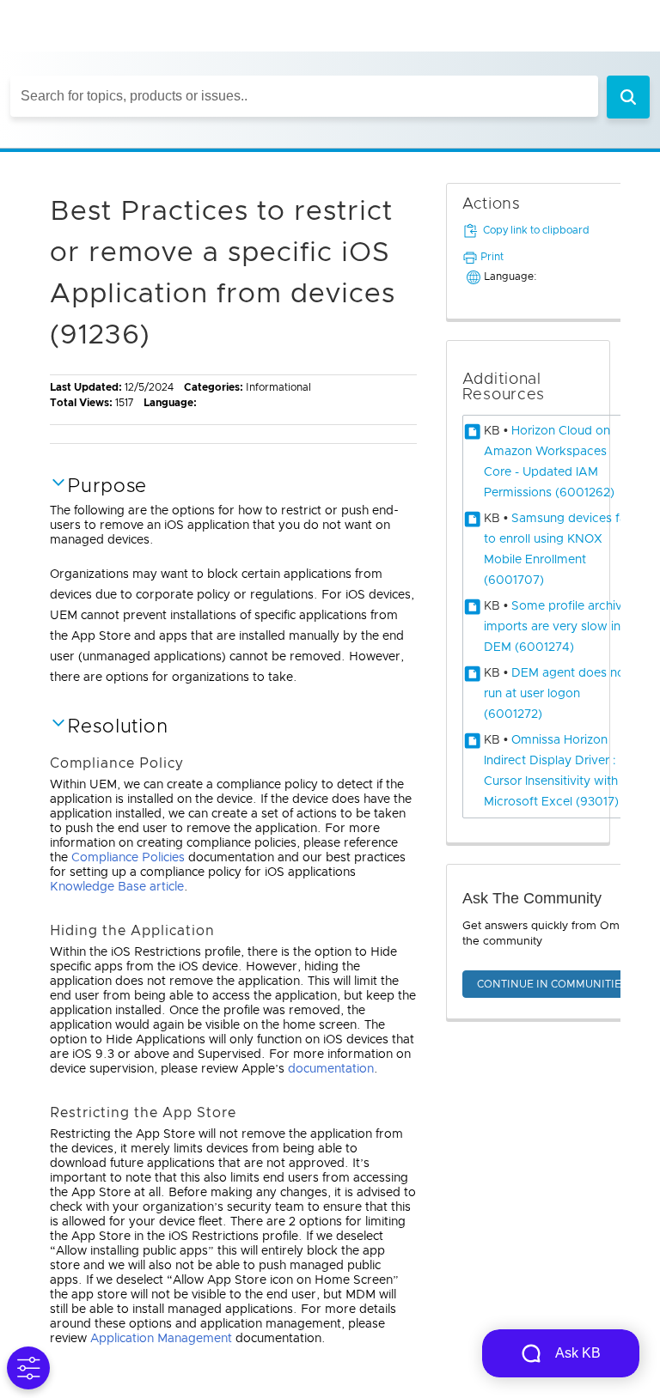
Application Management (161, 1339)
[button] (628, 97)
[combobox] (304, 96)
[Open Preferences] (28, 1367)
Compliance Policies (128, 858)
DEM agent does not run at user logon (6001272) (556, 693)
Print (492, 257)
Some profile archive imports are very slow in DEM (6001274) (556, 626)
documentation (331, 1069)
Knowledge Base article (117, 887)
